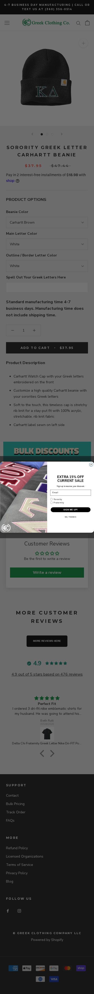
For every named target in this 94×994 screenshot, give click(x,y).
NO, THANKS (70, 517)
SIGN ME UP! (70, 509)
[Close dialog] (91, 464)
